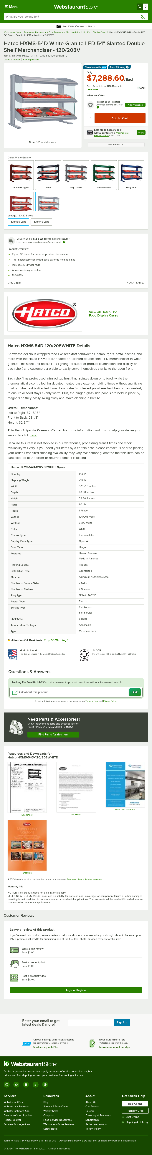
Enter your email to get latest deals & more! (41, 1022)
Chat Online (132, 1117)
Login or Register (76, 990)
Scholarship (92, 1119)
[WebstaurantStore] (50, 1064)
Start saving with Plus (45, 1046)
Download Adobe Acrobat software (84, 879)
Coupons (48, 1115)
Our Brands (92, 1106)
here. (33, 435)
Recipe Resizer (12, 1119)
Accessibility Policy (70, 1140)
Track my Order (135, 1110)
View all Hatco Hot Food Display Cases (103, 313)
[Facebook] (26, 1085)
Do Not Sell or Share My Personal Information (110, 1140)
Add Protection (135, 105)
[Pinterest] (45, 1085)
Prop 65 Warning (55, 640)
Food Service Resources (57, 1119)
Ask (135, 692)
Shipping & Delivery (137, 1122)
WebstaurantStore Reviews (58, 1124)
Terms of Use (91, 701)
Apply (142, 133)
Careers (90, 1111)
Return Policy (93, 1128)
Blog (46, 1102)
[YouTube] (16, 1085)
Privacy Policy (110, 701)
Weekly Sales (50, 1111)
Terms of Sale (11, 1140)
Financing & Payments (98, 1115)
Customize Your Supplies (18, 1115)
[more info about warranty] (98, 107)
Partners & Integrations (17, 1124)
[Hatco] (44, 314)
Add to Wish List (116, 144)
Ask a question (31, 59)
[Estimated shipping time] (64, 242)
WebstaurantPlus (13, 1102)
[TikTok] (36, 1085)
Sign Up (122, 1022)
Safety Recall (50, 1128)
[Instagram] (7, 1085)
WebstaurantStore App (16, 1111)
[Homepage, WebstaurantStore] (76, 7)
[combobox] (76, 16)
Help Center (135, 1103)
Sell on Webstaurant (96, 1124)
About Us (90, 1102)
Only (89, 72)
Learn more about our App (114, 1046)
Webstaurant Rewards (16, 1106)
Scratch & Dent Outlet (55, 1106)
